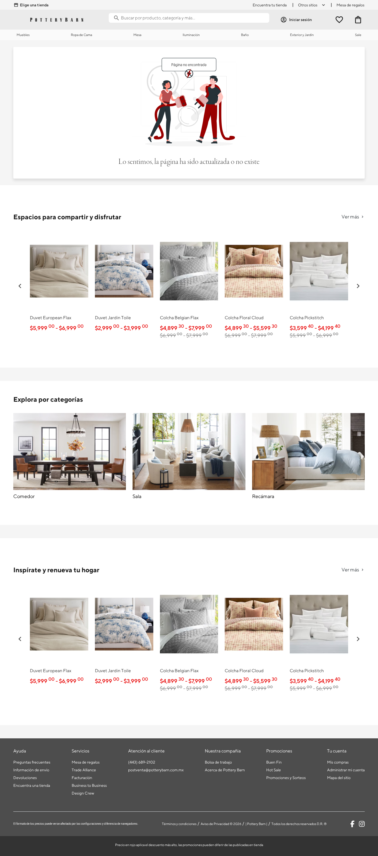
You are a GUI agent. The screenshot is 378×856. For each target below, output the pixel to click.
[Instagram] (362, 824)
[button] (20, 286)
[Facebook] (352, 824)
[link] (59, 282)
